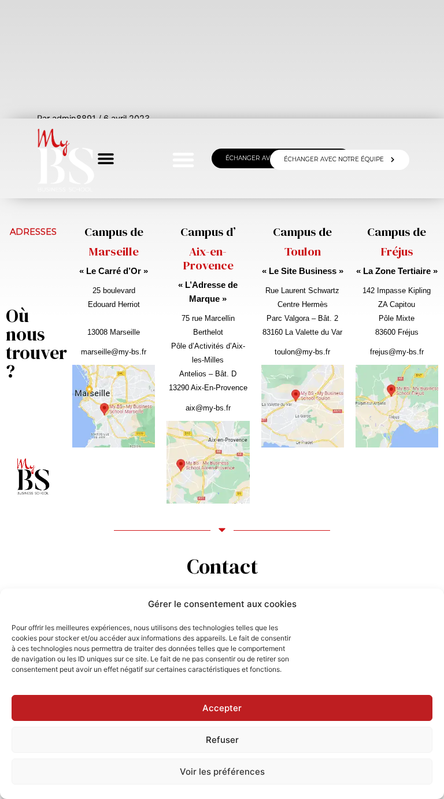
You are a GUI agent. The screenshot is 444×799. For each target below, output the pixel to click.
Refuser (222, 739)
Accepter (222, 707)
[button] (183, 159)
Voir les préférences (222, 771)
